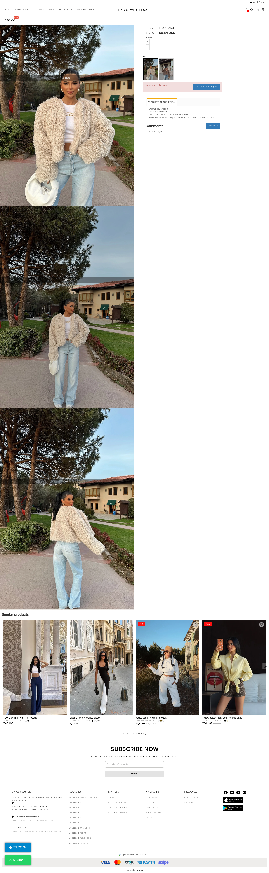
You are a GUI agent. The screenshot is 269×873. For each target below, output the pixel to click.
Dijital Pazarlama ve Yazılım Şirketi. (135, 855)
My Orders (151, 802)
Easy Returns (152, 807)
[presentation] (3, 666)
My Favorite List (153, 818)
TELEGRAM (19, 847)
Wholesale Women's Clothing (83, 797)
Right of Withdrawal (117, 802)
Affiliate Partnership (117, 813)
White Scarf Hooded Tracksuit (151, 718)
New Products (191, 797)
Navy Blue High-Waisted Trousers (20, 718)
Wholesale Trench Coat (80, 838)
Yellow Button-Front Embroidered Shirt (222, 718)
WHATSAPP (19, 860)
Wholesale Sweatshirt (79, 828)
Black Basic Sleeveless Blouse (85, 718)
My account (151, 797)
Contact (112, 797)
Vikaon (140, 870)
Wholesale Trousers (79, 843)
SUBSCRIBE (134, 774)
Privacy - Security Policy (119, 807)
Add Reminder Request (206, 87)
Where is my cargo (154, 813)
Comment (213, 126)
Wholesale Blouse (77, 802)
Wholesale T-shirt (77, 833)
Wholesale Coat (76, 807)
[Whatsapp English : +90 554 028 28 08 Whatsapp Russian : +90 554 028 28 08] (38, 803)
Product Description (161, 102)
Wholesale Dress (77, 818)
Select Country (134, 734)
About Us (188, 802)
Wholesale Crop (76, 813)
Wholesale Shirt (77, 823)
